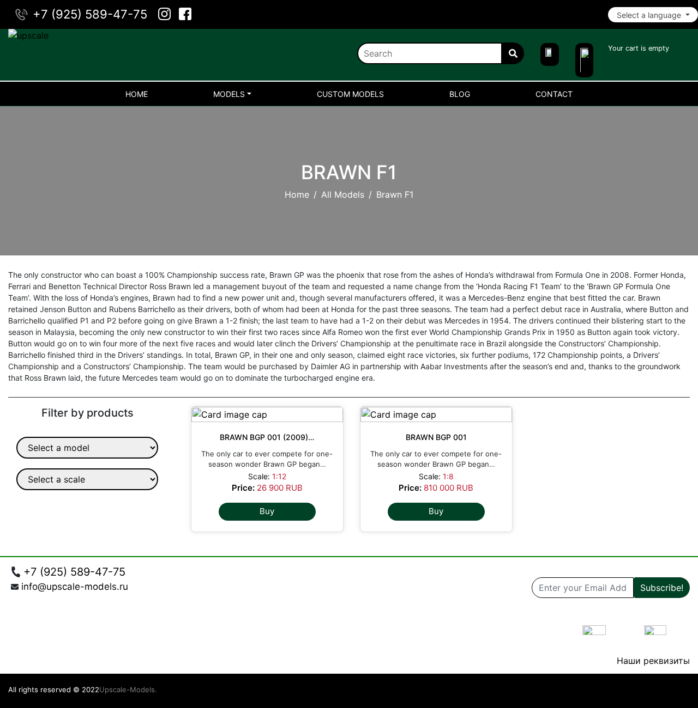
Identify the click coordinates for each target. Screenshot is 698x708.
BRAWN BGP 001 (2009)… (267, 437)
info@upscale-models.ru (74, 586)
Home (136, 94)
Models (229, 94)
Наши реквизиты (653, 660)
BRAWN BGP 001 (436, 437)
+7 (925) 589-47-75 (90, 14)
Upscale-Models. (128, 689)
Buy (267, 511)
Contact (554, 94)
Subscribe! (661, 587)
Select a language (650, 15)
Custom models (350, 94)
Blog (459, 94)
